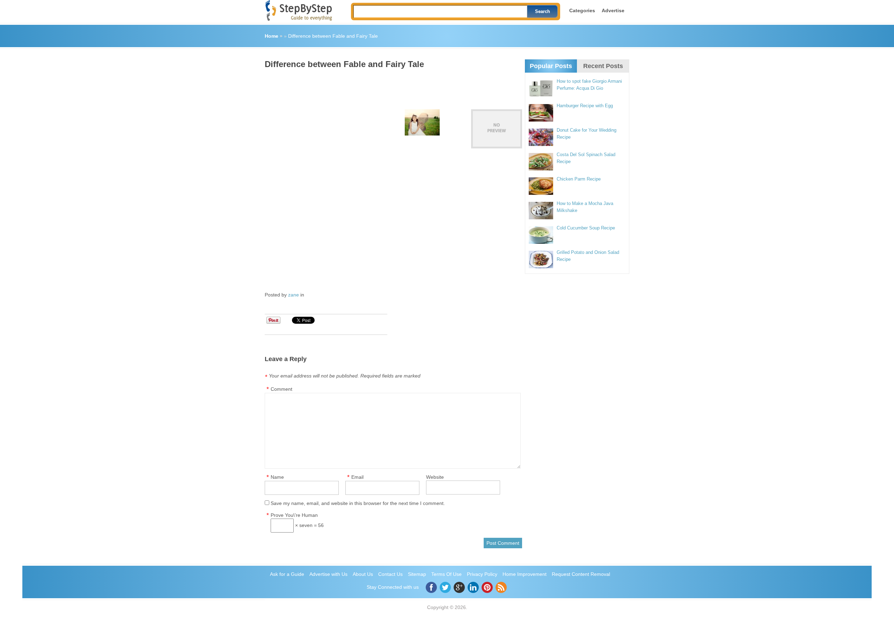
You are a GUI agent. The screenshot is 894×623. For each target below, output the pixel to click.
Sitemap (417, 574)
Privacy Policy (482, 574)
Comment (281, 389)
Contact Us (390, 574)
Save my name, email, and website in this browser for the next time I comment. (358, 503)
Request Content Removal (581, 574)
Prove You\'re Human (294, 515)
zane (293, 295)
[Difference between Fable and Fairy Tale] (496, 128)
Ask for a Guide (287, 574)
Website (435, 477)
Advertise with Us (328, 574)
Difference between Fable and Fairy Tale (333, 36)
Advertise (613, 10)
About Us (363, 574)
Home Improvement (525, 574)
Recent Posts (603, 66)
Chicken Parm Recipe (579, 179)
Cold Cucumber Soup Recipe (586, 227)
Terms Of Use (446, 574)
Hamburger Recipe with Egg (585, 105)
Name (277, 477)
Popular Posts (551, 66)
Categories (582, 10)
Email (357, 477)
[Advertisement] (392, 86)
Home (271, 36)
